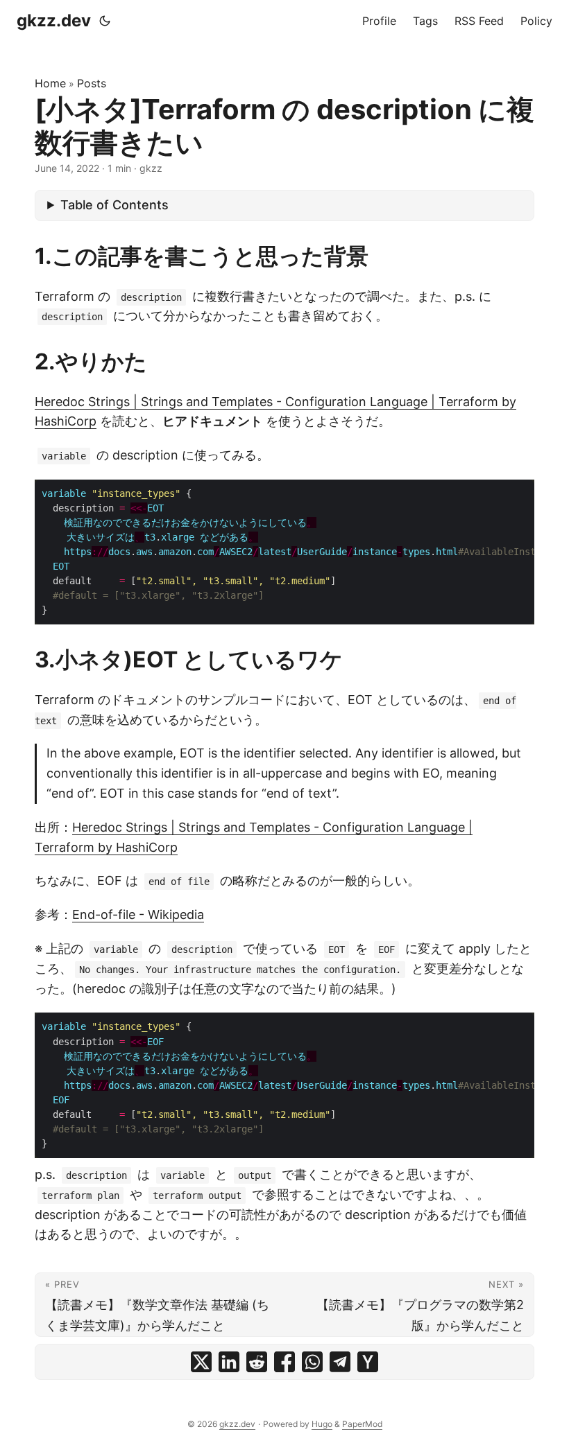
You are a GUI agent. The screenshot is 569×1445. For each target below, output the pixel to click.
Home (50, 83)
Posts (91, 83)
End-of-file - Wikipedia (138, 914)
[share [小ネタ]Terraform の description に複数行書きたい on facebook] (284, 1361)
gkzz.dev (54, 20)
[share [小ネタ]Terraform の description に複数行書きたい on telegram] (340, 1361)
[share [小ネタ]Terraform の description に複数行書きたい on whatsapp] (312, 1361)
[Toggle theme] (104, 21)
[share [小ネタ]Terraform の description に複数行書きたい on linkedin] (229, 1361)
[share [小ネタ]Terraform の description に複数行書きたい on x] (201, 1361)
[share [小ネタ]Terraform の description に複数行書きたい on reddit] (256, 1361)
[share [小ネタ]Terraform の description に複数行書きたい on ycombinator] (367, 1361)
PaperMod (362, 1424)
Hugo (322, 1424)
